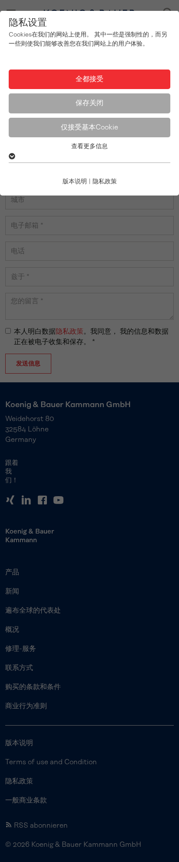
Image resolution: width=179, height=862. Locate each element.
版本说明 (75, 182)
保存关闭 (89, 102)
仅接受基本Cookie (89, 127)
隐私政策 (105, 182)
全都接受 (89, 79)
